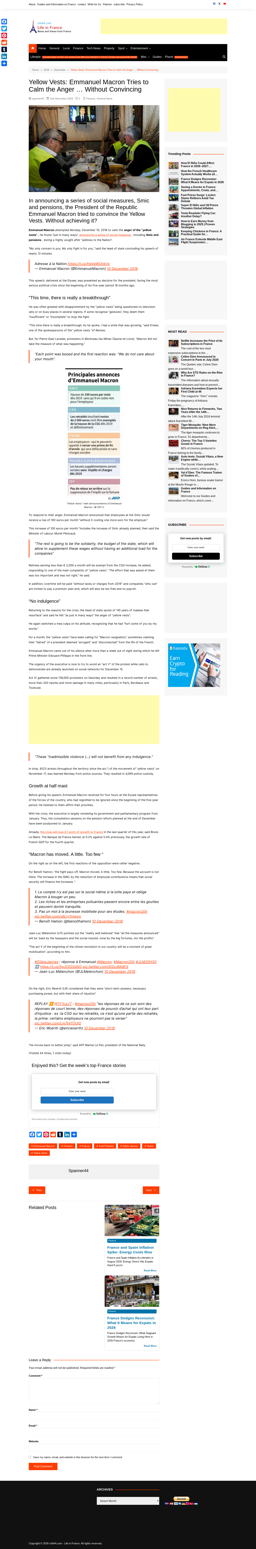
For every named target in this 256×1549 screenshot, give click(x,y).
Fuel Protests (106, 1146)
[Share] (4, 63)
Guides (157, 56)
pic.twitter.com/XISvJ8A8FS (105, 967)
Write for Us (94, 4)
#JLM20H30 (146, 962)
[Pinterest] (4, 35)
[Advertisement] (163, 26)
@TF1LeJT (63, 1004)
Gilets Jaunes (130, 1146)
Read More (150, 1270)
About (32, 4)
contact (81, 4)
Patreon (107, 4)
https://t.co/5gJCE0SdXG (61, 967)
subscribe (119, 4)
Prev (39, 1190)
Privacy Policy (134, 4)
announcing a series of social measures (105, 235)
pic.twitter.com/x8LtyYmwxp (58, 916)
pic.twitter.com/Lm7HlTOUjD (58, 1023)
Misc (144, 56)
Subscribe (77, 1099)
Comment (35, 1375)
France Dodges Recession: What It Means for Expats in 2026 (131, 1322)
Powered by (85, 1113)
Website (33, 1441)
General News (104, 98)
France (86, 1146)
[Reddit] (4, 42)
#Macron (104, 962)
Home (42, 48)
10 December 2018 (122, 269)
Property (109, 48)
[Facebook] (4, 21)
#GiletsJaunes (46, 962)
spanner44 (38, 98)
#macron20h (136, 911)
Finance (78, 48)
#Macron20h (124, 962)
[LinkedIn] (4, 56)
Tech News (93, 48)
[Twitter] (4, 28)
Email (33, 1425)
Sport (121, 48)
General (54, 48)
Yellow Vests (40, 1153)
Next (149, 1190)
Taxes (150, 1146)
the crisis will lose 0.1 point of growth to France (71, 832)
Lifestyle (83, 56)
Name (33, 1409)
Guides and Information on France (56, 4)
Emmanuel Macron (44, 1146)
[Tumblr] (4, 49)
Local (66, 48)
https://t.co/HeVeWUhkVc (89, 264)
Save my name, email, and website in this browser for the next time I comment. (78, 1457)
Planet (176, 56)
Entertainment (139, 48)
